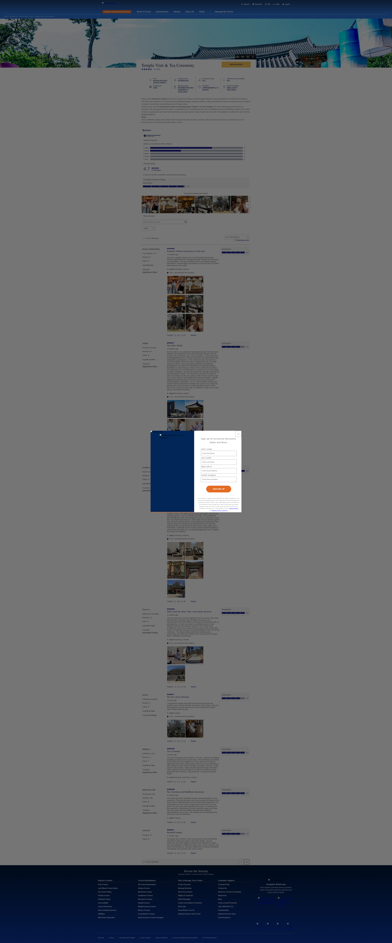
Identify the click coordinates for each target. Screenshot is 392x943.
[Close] (238, 434)
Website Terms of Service (220, 510)
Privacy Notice (233, 508)
